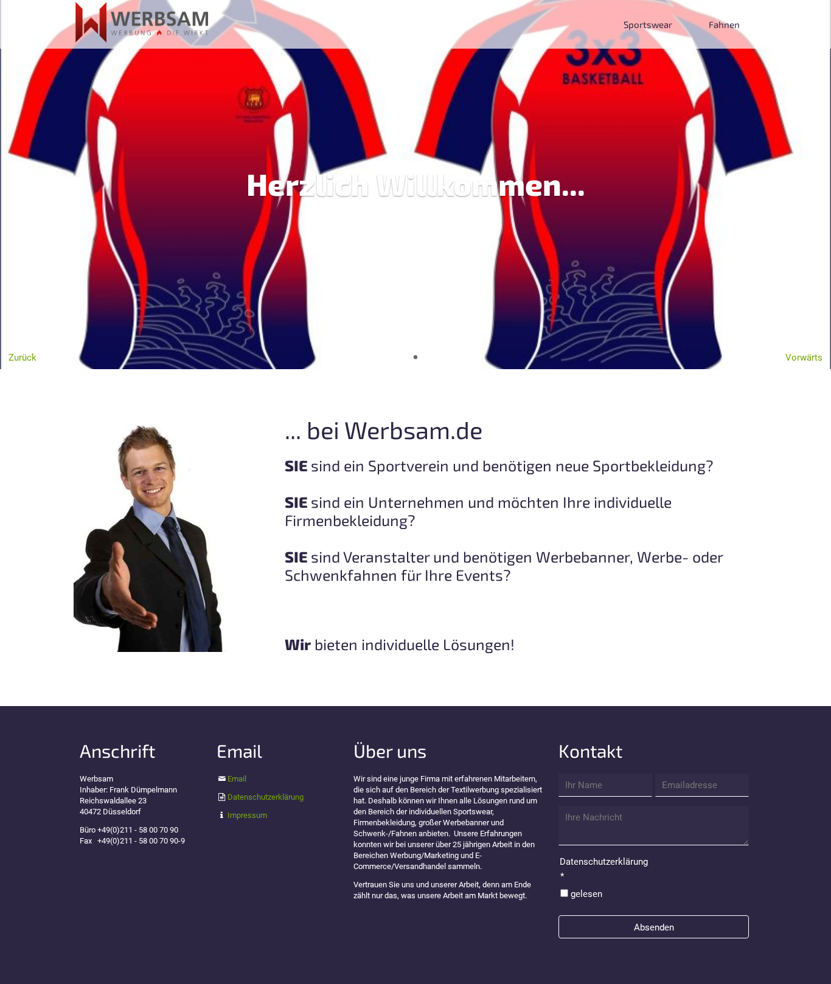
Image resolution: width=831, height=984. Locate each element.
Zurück (23, 357)
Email (237, 778)
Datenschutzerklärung (266, 797)
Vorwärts (803, 357)
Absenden (654, 927)
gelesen (586, 894)
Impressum (247, 815)
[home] (142, 21)
